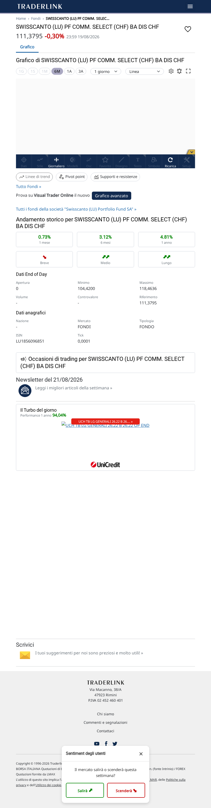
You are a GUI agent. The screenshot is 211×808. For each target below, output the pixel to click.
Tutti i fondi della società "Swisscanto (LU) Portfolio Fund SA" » (76, 209)
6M (57, 71)
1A (69, 71)
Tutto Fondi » (28, 186)
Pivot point (74, 176)
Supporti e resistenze (118, 176)
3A (80, 71)
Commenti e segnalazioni (105, 722)
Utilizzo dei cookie (48, 785)
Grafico (27, 47)
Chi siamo (105, 713)
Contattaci (105, 730)
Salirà (86, 790)
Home (21, 18)
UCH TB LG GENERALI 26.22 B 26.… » (105, 421)
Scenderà (127, 790)
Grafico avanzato (111, 196)
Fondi (36, 18)
